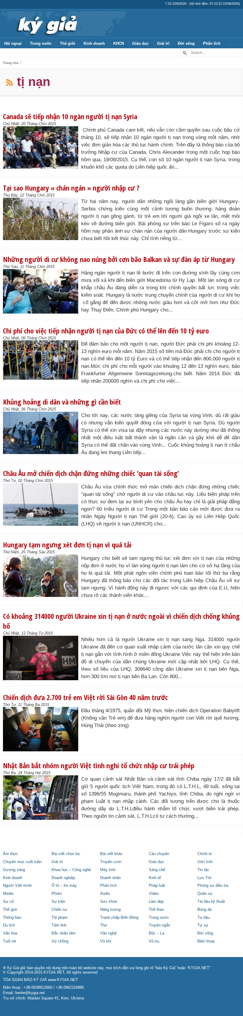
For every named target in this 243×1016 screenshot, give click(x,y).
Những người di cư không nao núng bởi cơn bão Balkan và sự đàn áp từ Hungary (119, 259)
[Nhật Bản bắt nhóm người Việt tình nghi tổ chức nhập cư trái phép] (42, 797)
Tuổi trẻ (9, 941)
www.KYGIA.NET (63, 980)
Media (8, 894)
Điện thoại (206, 941)
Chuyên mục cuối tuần (22, 862)
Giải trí (163, 43)
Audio (105, 894)
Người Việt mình (17, 886)
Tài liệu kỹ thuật (211, 902)
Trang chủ (11, 63)
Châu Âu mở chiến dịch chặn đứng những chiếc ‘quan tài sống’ (91, 473)
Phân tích (211, 43)
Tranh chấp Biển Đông (119, 918)
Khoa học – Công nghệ (71, 870)
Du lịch (9, 925)
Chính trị (204, 854)
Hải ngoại (13, 43)
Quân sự (204, 894)
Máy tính (107, 870)
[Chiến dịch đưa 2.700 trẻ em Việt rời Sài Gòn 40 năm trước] (42, 729)
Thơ (103, 925)
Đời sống (186, 43)
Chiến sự (59, 910)
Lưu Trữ (204, 878)
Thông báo (12, 918)
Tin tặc (203, 870)
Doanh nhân (110, 878)
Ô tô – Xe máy (64, 886)
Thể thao (156, 910)
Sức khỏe (108, 902)
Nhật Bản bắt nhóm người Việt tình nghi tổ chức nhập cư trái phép (98, 765)
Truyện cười (111, 862)
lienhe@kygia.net (30, 993)
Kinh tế (155, 878)
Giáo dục (140, 43)
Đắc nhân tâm (64, 933)
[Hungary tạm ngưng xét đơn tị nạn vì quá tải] (42, 576)
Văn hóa (10, 933)
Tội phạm (60, 918)
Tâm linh (59, 925)
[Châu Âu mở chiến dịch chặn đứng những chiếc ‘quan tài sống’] (42, 504)
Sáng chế (157, 870)
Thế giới (67, 43)
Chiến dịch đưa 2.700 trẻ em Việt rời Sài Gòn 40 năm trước (85, 697)
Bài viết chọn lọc (66, 854)
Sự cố (8, 902)
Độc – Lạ (156, 933)
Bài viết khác (111, 854)
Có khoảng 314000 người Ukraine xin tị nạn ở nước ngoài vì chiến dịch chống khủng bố (121, 621)
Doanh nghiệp (63, 878)
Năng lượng (110, 910)
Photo (57, 894)
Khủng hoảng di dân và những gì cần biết (62, 402)
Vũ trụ (154, 941)
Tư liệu (203, 918)
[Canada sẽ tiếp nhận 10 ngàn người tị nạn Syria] (42, 147)
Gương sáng (14, 870)
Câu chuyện (159, 854)
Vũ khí (105, 941)
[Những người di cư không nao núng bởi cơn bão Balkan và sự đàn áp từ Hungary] (42, 291)
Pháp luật (157, 886)
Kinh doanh (94, 43)
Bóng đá (204, 910)
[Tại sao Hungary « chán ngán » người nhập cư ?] (42, 219)
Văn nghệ (108, 933)
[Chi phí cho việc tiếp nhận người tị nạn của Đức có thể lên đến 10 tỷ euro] (42, 360)
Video (154, 894)
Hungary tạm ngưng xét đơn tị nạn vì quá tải (67, 544)
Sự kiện (58, 902)
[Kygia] (46, 23)
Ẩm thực (10, 854)
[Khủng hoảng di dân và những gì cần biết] (42, 433)
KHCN (118, 43)
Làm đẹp (156, 902)
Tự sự (202, 925)
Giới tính (204, 862)
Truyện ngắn (159, 925)
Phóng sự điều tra (212, 886)
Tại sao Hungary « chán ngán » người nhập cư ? (71, 188)
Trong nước (41, 43)
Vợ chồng (60, 941)
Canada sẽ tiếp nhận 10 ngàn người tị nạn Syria (70, 116)
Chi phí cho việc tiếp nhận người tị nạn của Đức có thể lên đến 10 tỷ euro (106, 331)
